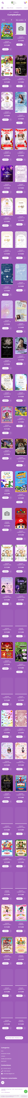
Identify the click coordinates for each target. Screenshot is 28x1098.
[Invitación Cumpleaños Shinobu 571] (24, 769)
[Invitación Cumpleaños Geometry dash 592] (10, 530)
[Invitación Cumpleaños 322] (10, 258)
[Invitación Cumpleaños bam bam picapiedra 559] (10, 996)
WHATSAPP (3, 1061)
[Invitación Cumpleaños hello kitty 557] (10, 1028)
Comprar (5, 49)
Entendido (24, 1096)
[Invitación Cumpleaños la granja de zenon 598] (10, 86)
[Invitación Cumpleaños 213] (24, 426)
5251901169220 (7, 1068)
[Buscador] (3, 3)
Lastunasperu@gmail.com (8, 1073)
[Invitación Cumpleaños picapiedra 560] (24, 963)
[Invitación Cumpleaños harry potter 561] (10, 963)
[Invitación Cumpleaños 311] (10, 737)
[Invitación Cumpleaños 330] (10, 120)
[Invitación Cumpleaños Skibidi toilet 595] (24, 465)
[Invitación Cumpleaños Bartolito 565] (10, 898)
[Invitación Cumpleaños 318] (10, 328)
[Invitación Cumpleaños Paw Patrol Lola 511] (10, 49)
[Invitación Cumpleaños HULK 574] (24, 672)
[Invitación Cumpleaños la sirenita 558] (24, 996)
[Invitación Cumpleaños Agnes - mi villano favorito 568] (24, 834)
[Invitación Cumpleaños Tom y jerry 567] (10, 866)
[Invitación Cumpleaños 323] (24, 224)
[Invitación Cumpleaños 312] (24, 704)
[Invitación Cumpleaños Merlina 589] (10, 604)
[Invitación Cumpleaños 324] (10, 225)
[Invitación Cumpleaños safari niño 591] (10, 571)
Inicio (10, 12)
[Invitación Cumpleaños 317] (24, 331)
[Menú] (2, 8)
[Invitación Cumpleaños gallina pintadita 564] (24, 898)
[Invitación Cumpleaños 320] (10, 295)
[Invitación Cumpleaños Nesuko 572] (10, 769)
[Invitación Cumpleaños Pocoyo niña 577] (10, 636)
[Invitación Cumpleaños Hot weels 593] (24, 502)
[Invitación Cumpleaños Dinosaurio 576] (24, 636)
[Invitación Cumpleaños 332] (24, 45)
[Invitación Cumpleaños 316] (10, 368)
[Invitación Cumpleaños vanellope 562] (24, 931)
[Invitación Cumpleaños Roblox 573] (10, 704)
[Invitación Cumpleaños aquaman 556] (24, 1028)
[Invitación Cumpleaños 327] (24, 160)
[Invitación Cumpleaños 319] (24, 290)
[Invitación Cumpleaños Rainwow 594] (10, 498)
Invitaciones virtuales (5, 1053)
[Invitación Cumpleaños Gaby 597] (10, 433)
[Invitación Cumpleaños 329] (24, 123)
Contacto (3, 1056)
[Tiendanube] (5, 1092)
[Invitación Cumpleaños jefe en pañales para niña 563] (10, 931)
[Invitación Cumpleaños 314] (10, 400)
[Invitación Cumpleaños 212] (10, 458)
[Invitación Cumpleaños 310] (24, 737)
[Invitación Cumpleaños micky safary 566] (24, 866)
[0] (25, 3)
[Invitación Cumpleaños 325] (24, 192)
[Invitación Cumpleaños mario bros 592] (24, 539)
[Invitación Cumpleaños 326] (10, 192)
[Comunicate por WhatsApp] (25, 1091)
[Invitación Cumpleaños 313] (24, 400)
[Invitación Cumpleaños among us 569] (10, 834)
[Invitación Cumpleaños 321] (24, 258)
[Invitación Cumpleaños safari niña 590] (24, 571)
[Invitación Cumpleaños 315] (24, 364)
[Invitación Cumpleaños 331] (24, 86)
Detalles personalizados (6, 1058)
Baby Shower (10, 7)
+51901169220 (6, 1071)
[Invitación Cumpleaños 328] (10, 160)
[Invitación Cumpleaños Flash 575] (10, 668)
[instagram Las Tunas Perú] (2, 1082)
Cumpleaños (19, 7)
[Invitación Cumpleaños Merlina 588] (24, 604)
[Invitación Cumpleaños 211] (10, 801)
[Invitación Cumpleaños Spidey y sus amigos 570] (24, 801)
